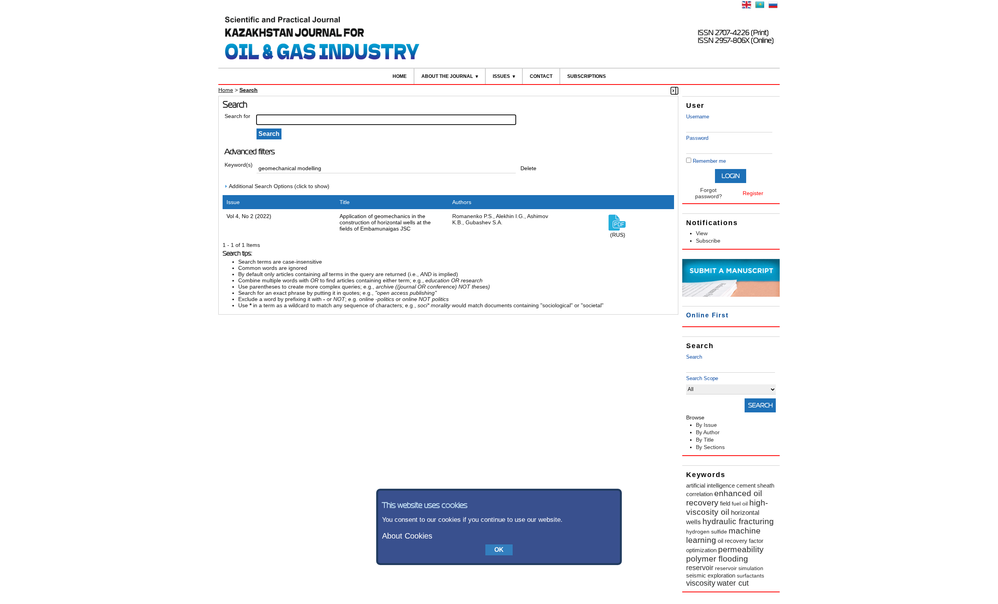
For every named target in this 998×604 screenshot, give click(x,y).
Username (697, 117)
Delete (528, 168)
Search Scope (702, 378)
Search (694, 357)
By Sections (710, 447)
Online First (707, 315)
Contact (541, 76)
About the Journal (447, 76)
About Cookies (407, 536)
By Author (708, 432)
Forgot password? (708, 193)
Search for (237, 116)
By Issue (706, 425)
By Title (705, 440)
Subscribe (708, 241)
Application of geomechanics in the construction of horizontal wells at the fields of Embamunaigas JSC (385, 222)
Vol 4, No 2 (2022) (248, 216)
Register (753, 193)
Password (697, 138)
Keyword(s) (239, 165)
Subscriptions (586, 76)
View (702, 233)
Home (400, 76)
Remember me (709, 161)
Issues (501, 76)
